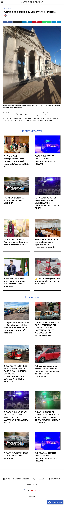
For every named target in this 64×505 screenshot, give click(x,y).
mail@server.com (32, 485)
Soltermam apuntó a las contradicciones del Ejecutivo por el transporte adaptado (46, 243)
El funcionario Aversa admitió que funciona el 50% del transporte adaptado (15, 282)
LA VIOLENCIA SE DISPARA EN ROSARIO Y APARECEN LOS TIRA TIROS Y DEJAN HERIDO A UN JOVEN (47, 417)
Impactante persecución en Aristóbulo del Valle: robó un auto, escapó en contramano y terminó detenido (16, 327)
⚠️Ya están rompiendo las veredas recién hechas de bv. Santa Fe (47, 281)
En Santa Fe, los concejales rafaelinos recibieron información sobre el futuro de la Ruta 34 (16, 161)
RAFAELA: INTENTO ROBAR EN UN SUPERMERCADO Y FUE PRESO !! (46, 160)
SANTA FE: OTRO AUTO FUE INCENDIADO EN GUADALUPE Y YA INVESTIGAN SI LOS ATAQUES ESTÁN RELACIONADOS (47, 329)
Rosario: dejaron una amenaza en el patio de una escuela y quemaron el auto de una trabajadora (47, 371)
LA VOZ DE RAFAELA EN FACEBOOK (17, 479)
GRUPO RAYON (56, 479)
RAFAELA (7, 8)
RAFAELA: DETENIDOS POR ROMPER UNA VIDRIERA (15, 200)
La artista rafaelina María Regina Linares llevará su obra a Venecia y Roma (16, 242)
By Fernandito (40, 479)
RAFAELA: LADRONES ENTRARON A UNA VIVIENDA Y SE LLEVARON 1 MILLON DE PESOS (47, 202)
